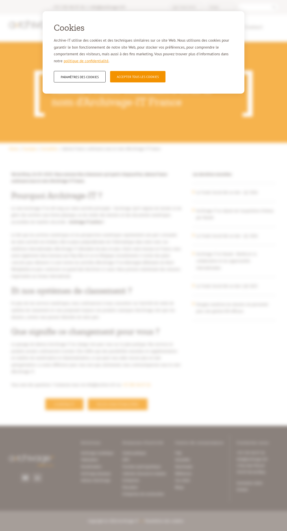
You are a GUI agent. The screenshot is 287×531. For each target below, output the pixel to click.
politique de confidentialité (86, 60)
